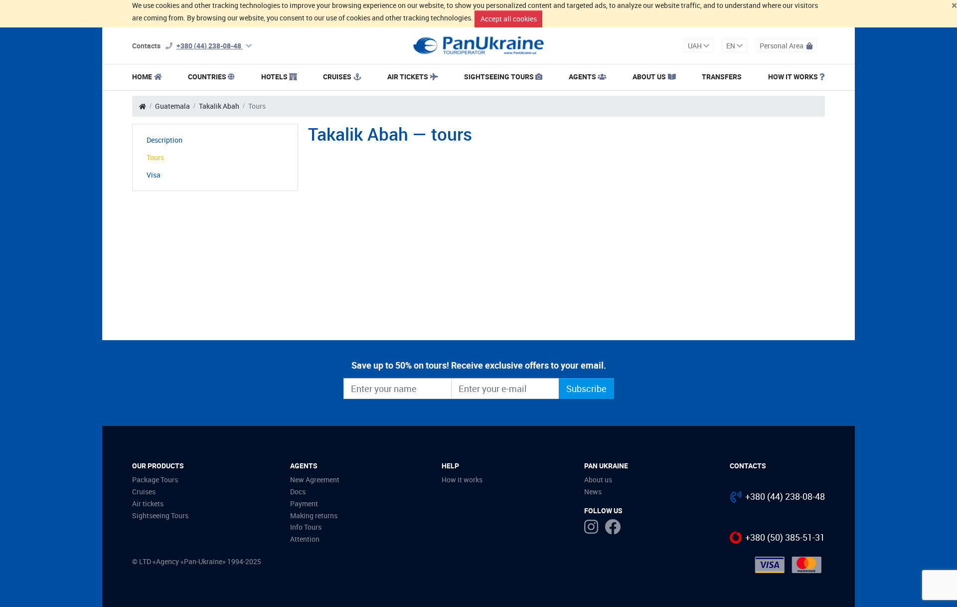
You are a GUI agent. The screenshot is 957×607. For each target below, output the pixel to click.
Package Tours (155, 479)
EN (731, 45)
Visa (153, 175)
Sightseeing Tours (499, 76)
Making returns (313, 515)
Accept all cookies (508, 18)
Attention (304, 539)
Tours (155, 157)
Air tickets (407, 76)
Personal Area (782, 45)
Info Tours (305, 527)
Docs (298, 491)
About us (598, 479)
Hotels (274, 76)
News (593, 491)
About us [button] (649, 76)
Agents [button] (582, 76)
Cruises (337, 76)
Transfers (722, 76)
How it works (793, 76)
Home (142, 76)
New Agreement (314, 479)
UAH (695, 45)
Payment (304, 503)
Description (164, 140)
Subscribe (586, 389)
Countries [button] (207, 76)
